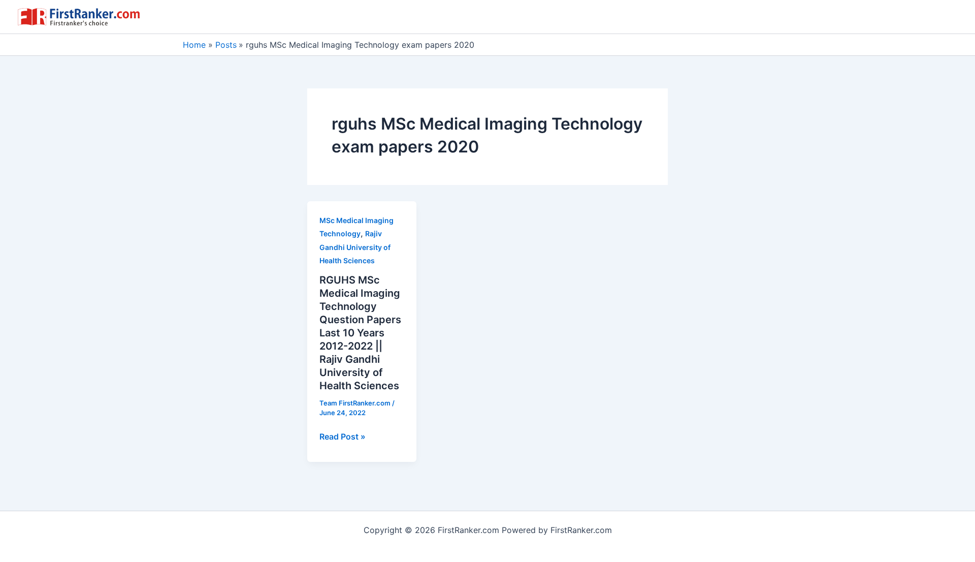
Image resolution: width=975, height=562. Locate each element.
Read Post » (342, 437)
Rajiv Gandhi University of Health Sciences (355, 247)
